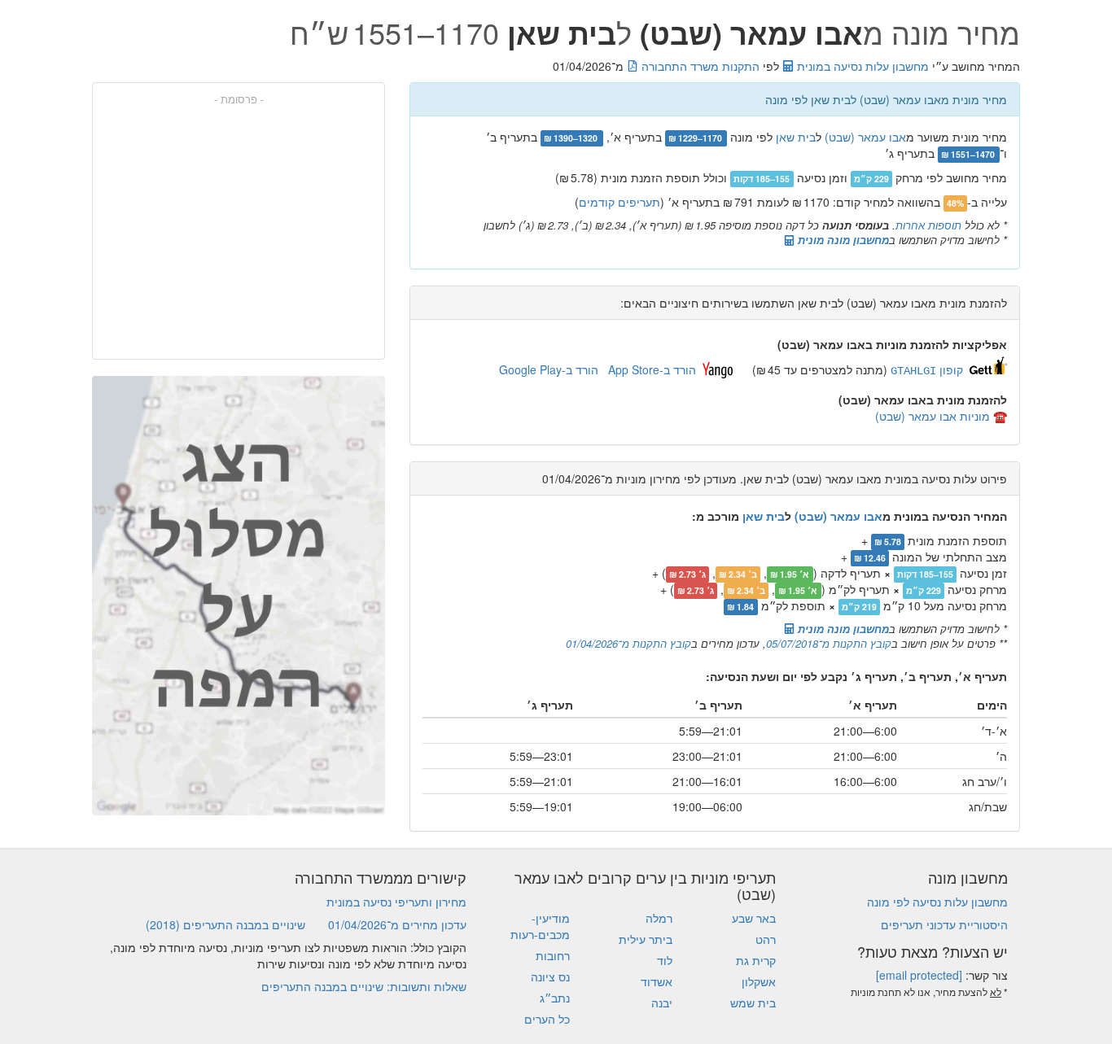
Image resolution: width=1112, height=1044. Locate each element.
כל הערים (547, 1019)
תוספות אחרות (928, 225)
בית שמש (753, 1002)
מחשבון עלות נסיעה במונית (861, 66)
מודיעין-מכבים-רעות (540, 926)
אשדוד (656, 981)
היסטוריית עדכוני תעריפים (944, 924)
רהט (765, 939)
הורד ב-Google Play (548, 369)
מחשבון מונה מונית (842, 239)
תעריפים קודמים (619, 202)
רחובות (553, 955)
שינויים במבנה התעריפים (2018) (225, 924)
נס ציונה (550, 976)
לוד (664, 960)
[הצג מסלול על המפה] (238, 595)
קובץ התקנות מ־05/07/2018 (828, 643)
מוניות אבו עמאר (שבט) (932, 416)
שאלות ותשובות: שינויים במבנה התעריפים (363, 986)
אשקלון (759, 981)
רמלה (659, 918)
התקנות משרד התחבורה (699, 66)
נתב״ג (555, 997)
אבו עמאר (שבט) (865, 137)
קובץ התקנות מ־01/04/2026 (628, 643)
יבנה (661, 1002)
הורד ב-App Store (652, 369)
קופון (927, 369)
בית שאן (796, 137)
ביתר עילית (645, 939)
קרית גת (756, 960)
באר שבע (754, 918)
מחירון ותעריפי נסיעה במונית (396, 901)
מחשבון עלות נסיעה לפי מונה (937, 901)
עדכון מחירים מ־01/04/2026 (397, 924)
